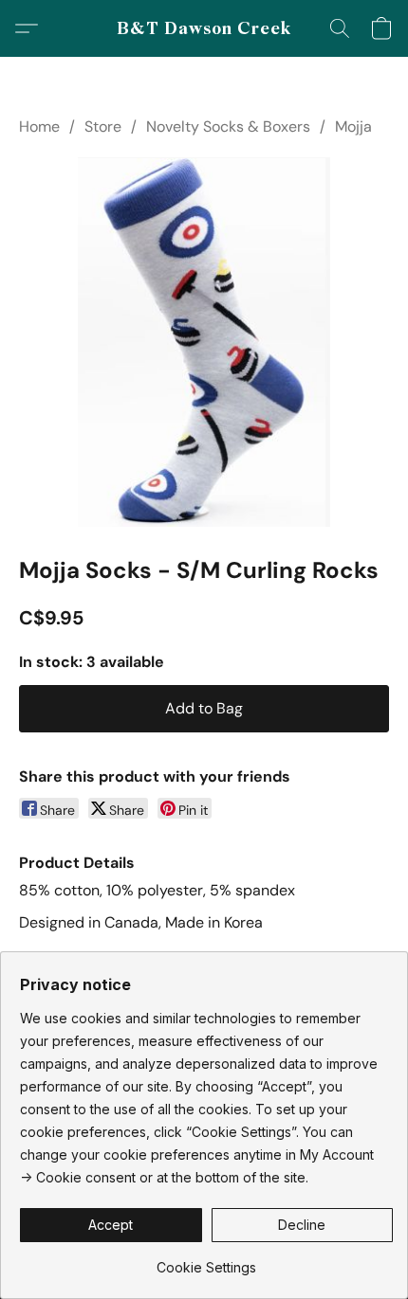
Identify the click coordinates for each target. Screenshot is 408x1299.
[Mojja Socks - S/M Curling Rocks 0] (204, 342)
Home (39, 126)
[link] (206, 1260)
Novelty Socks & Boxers (228, 126)
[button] (204, 28)
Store (102, 126)
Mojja (353, 126)
